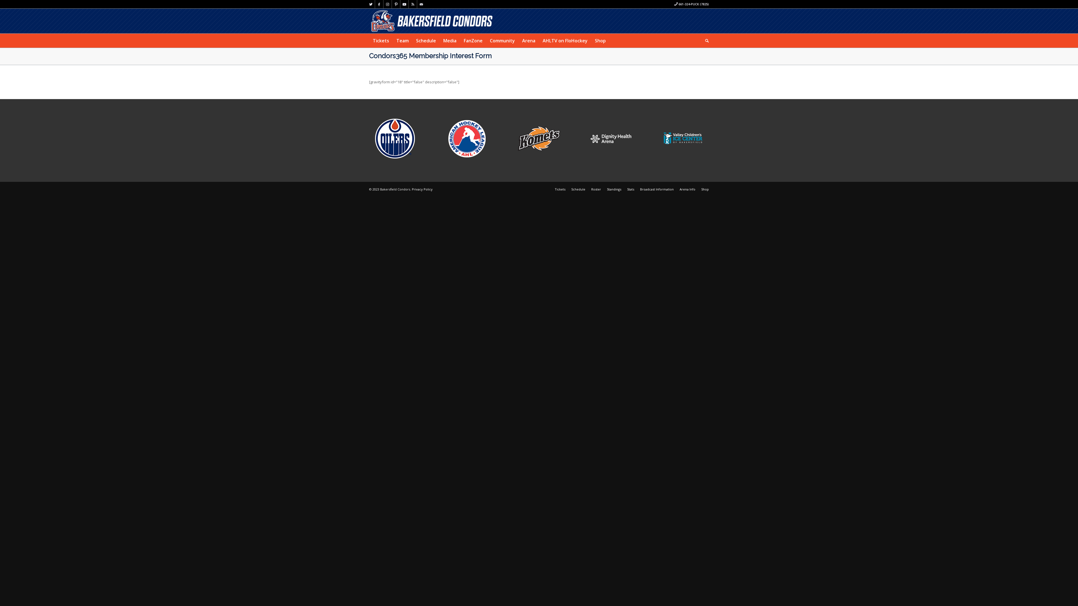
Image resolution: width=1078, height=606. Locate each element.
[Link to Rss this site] (413, 4)
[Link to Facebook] (379, 4)
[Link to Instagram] (387, 4)
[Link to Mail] (421, 4)
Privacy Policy (422, 189)
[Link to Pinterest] (396, 4)
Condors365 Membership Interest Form (430, 56)
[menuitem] (381, 41)
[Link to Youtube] (404, 4)
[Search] (705, 41)
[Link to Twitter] (371, 4)
